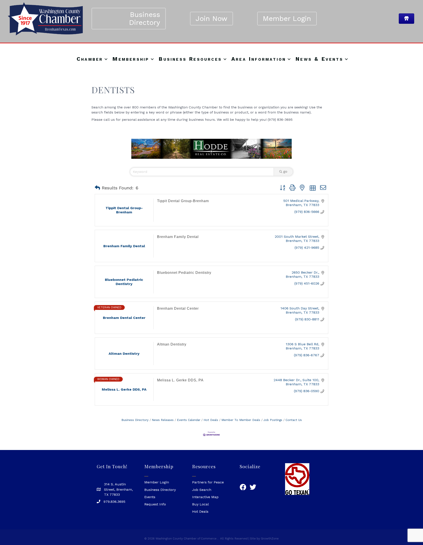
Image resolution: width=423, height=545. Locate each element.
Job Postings (272, 420)
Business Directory (134, 420)
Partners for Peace (208, 482)
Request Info (155, 504)
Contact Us (294, 420)
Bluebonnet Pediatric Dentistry (184, 272)
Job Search (201, 490)
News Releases (163, 420)
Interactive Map (205, 497)
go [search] (285, 171)
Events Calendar (188, 420)
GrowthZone (270, 538)
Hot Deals (211, 420)
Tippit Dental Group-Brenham (183, 201)
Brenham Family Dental (178, 237)
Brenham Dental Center (178, 308)
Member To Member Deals (240, 420)
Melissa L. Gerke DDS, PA (180, 380)
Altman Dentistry (171, 344)
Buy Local (200, 504)
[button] (97, 188)
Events (149, 497)
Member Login (156, 482)
